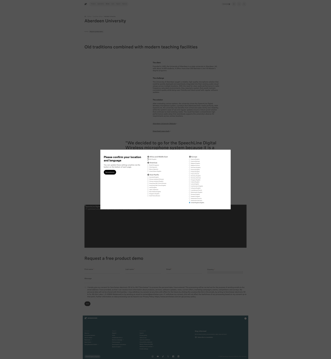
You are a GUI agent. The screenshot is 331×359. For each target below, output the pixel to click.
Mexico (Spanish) (153, 169)
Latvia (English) (195, 184)
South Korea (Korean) (154, 195)
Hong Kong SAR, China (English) (157, 185)
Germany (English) (196, 175)
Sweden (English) (195, 196)
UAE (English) (152, 159)
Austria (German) (195, 161)
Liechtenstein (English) (197, 186)
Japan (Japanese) (153, 189)
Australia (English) (154, 177)
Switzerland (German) (196, 200)
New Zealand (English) (155, 191)
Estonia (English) (195, 169)
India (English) (153, 187)
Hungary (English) (195, 180)
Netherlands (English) (196, 192)
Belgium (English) (195, 163)
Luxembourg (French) (196, 190)
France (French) (195, 173)
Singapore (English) (154, 193)
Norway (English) (195, 194)
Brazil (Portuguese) (154, 165)
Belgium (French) (195, 165)
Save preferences (109, 172)
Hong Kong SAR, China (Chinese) (157, 183)
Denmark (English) (195, 167)
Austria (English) (195, 159)
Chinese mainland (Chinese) (156, 179)
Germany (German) (196, 178)
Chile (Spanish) (153, 167)
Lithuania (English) (196, 188)
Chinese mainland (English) (156, 181)
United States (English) (155, 171)
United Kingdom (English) (197, 202)
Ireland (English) (195, 182)
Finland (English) (195, 171)
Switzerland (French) (196, 198)
